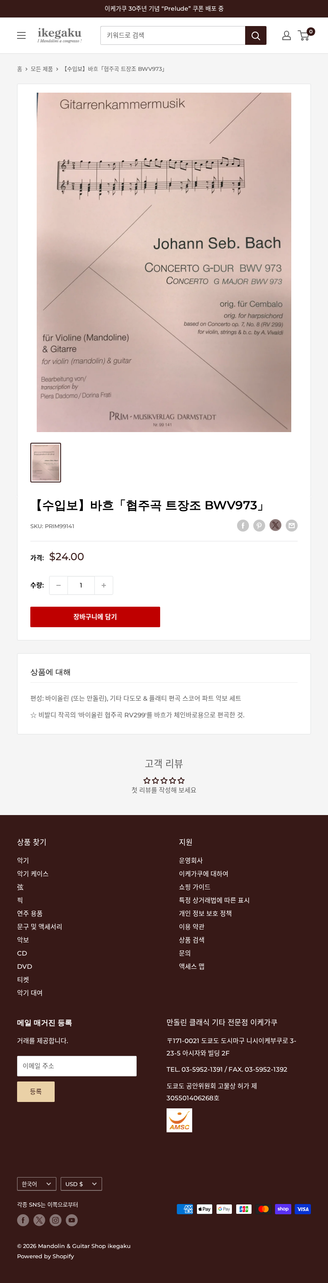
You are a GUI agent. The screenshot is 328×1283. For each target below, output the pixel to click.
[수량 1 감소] (58, 585)
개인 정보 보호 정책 (205, 913)
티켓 (23, 980)
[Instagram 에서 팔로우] (56, 1220)
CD (22, 953)
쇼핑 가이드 (195, 887)
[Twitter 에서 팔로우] (39, 1220)
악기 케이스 (33, 874)
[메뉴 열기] (21, 35)
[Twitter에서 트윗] (275, 525)
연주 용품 (30, 913)
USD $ (74, 1184)
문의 (185, 953)
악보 (23, 940)
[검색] (255, 35)
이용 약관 (192, 927)
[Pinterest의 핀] (259, 525)
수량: (37, 585)
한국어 (29, 1184)
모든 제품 (42, 68)
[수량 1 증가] (104, 585)
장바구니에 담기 (95, 617)
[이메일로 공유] (292, 525)
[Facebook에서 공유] (243, 525)
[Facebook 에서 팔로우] (23, 1220)
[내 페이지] (286, 35)
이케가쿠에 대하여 (203, 874)
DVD (24, 966)
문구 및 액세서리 (39, 927)
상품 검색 (192, 940)
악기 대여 (30, 993)
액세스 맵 (192, 966)
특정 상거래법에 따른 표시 (214, 900)
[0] (304, 35)
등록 (36, 1091)
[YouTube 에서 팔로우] (72, 1220)
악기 (23, 860)
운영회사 (191, 860)
